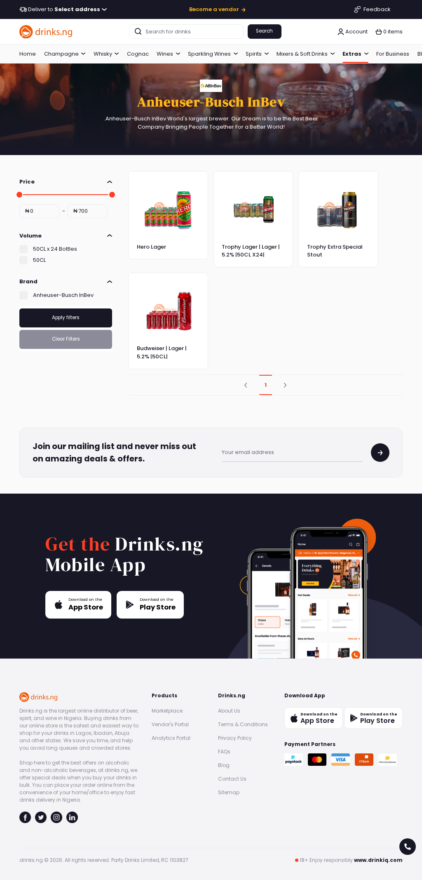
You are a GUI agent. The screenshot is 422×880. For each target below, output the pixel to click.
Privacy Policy (235, 737)
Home (27, 53)
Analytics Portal (171, 737)
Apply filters (66, 317)
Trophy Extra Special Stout (335, 251)
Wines (165, 53)
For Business (392, 53)
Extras (351, 53)
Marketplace (167, 710)
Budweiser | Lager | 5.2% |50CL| (162, 352)
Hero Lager (151, 247)
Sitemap (228, 792)
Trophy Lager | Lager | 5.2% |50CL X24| (251, 251)
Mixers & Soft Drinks (302, 53)
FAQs (224, 751)
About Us (229, 710)
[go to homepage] (46, 31)
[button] (389, 32)
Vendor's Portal (170, 724)
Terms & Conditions (243, 724)
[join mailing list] (380, 452)
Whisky (103, 53)
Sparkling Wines (209, 53)
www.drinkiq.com (378, 860)
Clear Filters (66, 339)
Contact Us (232, 778)
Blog (224, 765)
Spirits (254, 53)
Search (264, 31)
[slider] (19, 195)
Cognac (138, 53)
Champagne (61, 53)
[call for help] (407, 846)
